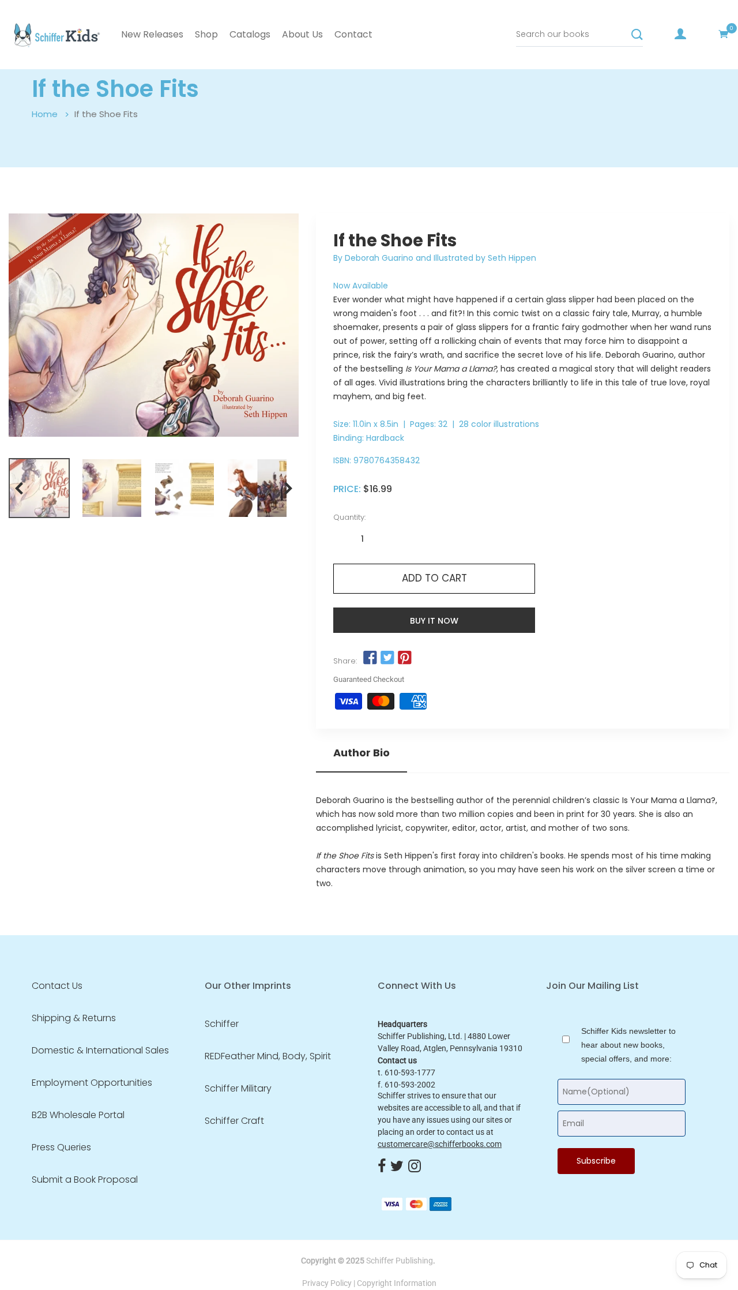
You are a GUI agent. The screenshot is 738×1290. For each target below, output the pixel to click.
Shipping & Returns (74, 1018)
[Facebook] (382, 1166)
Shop (206, 34)
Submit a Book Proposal (85, 1179)
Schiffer (222, 1024)
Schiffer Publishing (399, 1260)
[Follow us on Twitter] (387, 658)
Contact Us (57, 986)
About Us (302, 34)
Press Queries (61, 1147)
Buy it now (434, 621)
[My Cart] (723, 34)
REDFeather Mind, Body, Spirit (268, 1056)
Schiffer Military (238, 1088)
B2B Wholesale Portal (78, 1115)
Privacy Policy (327, 1283)
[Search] (637, 35)
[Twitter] (397, 1166)
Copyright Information (396, 1283)
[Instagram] (414, 1166)
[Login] (680, 34)
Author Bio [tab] (361, 753)
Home (45, 114)
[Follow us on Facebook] (369, 658)
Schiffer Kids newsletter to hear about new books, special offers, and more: (628, 1044)
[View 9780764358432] (39, 488)
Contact (353, 34)
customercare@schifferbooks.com (440, 1144)
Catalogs (249, 34)
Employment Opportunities (92, 1083)
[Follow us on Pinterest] (404, 658)
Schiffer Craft (234, 1121)
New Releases (152, 34)
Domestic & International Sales (100, 1050)
